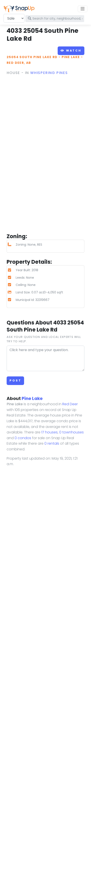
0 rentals (51, 443)
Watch (73, 50)
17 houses (49, 432)
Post (15, 380)
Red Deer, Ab (19, 63)
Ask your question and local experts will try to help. (44, 339)
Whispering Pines (49, 72)
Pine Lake (71, 57)
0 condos (23, 437)
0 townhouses (71, 432)
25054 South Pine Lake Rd (32, 57)
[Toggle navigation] (82, 9)
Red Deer (70, 404)
